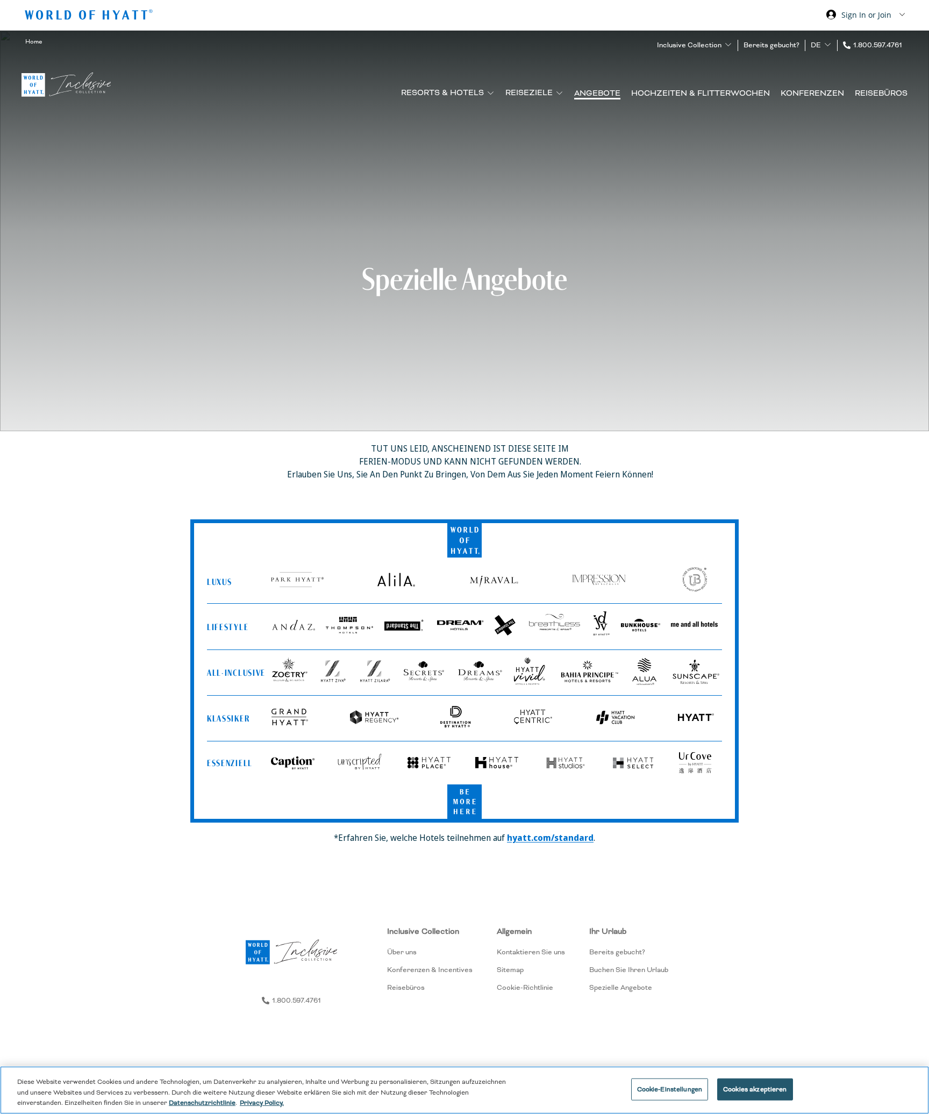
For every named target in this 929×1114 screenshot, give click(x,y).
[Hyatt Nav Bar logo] (90, 16)
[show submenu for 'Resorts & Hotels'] (491, 93)
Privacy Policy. (262, 1103)
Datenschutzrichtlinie (202, 1103)
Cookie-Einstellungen (670, 1089)
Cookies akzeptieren (755, 1089)
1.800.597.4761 (877, 45)
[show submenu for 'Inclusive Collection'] (728, 45)
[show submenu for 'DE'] (828, 45)
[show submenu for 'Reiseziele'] (559, 93)
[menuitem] (430, 959)
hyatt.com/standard (550, 838)
